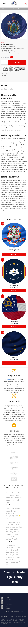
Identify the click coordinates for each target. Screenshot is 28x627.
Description (4, 85)
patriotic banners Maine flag (13, 620)
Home (7, 597)
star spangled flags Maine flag (9, 616)
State (7, 601)
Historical (9, 604)
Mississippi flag (14, 285)
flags (8, 379)
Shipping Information (7, 89)
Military (8, 603)
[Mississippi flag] (14, 271)
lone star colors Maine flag (8, 617)
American (8, 599)
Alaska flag (14, 357)
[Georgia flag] (14, 307)
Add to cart (17, 62)
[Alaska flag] (14, 343)
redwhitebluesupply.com (13, 615)
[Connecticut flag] (14, 235)
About (7, 606)
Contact (8, 608)
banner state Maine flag (7, 622)
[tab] (14, 85)
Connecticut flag (14, 249)
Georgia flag (14, 321)
